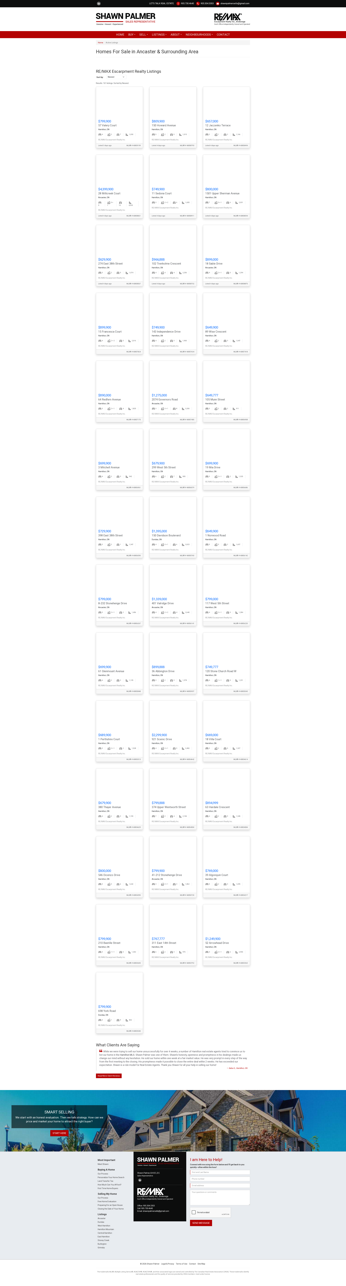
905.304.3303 (207, 3)
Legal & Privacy (167, 1264)
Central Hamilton (105, 1233)
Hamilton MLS (127, 1055)
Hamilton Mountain (106, 1229)
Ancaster (102, 1218)
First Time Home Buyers (108, 1188)
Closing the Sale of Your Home (111, 1209)
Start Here (59, 1133)
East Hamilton (104, 1237)
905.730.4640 (187, 3)
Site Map (201, 1264)
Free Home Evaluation (107, 1201)
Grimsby (101, 1248)
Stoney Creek (103, 1240)
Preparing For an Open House (110, 1205)
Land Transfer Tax (105, 1181)
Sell (144, 35)
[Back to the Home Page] (133, 19)
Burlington (102, 1244)
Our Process (103, 1174)
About (177, 35)
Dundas (101, 1222)
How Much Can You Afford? (109, 1185)
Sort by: (100, 77)
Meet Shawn (103, 1164)
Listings (160, 35)
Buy (132, 35)
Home (120, 34)
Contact (223, 34)
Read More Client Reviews (109, 1076)
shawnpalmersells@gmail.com (234, 3)
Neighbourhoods (200, 35)
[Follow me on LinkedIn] (99, 3)
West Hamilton (104, 1226)
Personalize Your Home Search (111, 1177)
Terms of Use (181, 1264)
